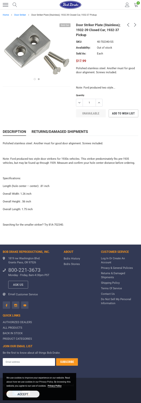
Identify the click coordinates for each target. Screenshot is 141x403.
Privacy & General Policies (117, 268)
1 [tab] (35, 79)
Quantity (80, 95)
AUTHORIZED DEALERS (17, 322)
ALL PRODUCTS (12, 327)
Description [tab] (14, 131)
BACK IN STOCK (13, 333)
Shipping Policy (110, 282)
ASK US (18, 285)
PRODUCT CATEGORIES (17, 338)
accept (22, 394)
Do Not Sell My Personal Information (116, 301)
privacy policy (55, 386)
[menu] (5, 5)
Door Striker (20, 15)
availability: (83, 47)
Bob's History (72, 258)
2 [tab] (39, 79)
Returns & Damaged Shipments (113, 275)
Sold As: (81, 53)
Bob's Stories (72, 264)
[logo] (70, 4)
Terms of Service (111, 288)
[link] (128, 24)
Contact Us (108, 294)
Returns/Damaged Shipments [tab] (60, 131)
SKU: (79, 41)
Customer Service (27, 294)
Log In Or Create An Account (113, 260)
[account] (127, 4)
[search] (15, 4)
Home (6, 15)
